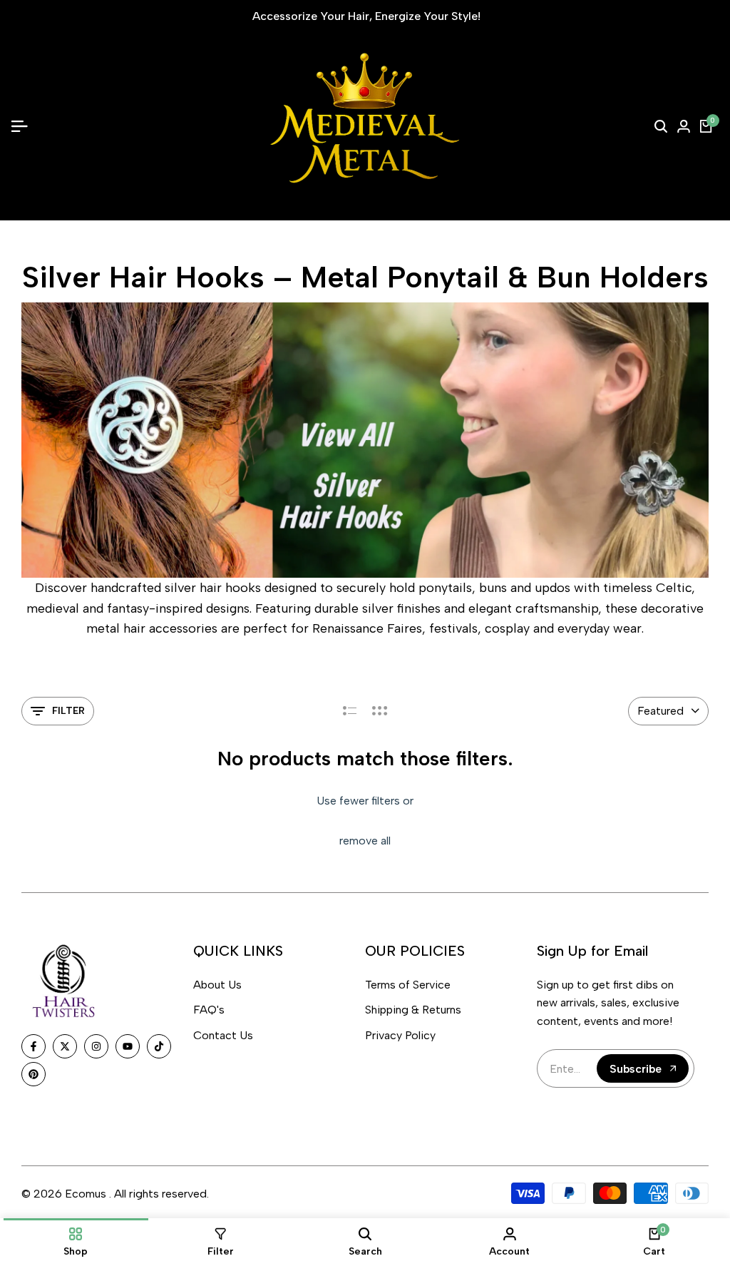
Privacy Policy (400, 1035)
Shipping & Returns (413, 1009)
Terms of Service (408, 984)
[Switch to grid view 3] (380, 711)
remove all (365, 840)
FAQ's (209, 1009)
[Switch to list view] (349, 711)
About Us (217, 984)
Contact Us (223, 1035)
